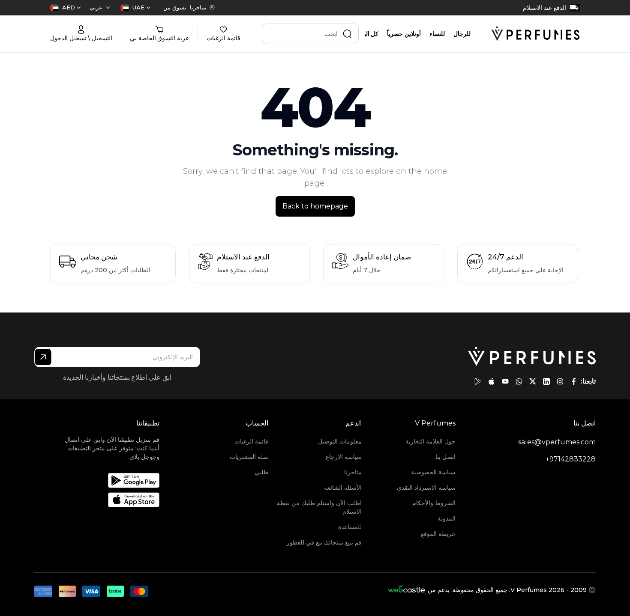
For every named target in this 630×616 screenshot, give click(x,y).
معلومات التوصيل (340, 441)
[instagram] (560, 381)
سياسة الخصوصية (433, 472)
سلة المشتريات (249, 457)
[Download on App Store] (107, 499)
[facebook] (573, 381)
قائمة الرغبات (251, 441)
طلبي (261, 472)
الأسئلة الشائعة (343, 487)
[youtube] (505, 381)
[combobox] (135, 7)
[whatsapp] (519, 381)
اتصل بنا (445, 457)
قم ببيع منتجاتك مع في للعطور (324, 542)
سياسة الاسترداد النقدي (426, 487)
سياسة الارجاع (344, 457)
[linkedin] (546, 381)
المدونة (446, 518)
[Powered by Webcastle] (406, 590)
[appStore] (491, 381)
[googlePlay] (477, 381)
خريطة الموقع (438, 534)
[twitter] (532, 381)
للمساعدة (350, 527)
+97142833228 (571, 459)
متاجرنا (353, 472)
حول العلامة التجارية (430, 441)
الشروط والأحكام (433, 503)
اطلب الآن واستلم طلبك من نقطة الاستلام (319, 507)
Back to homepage (315, 206)
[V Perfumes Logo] (535, 34)
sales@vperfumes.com (557, 442)
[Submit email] (43, 357)
